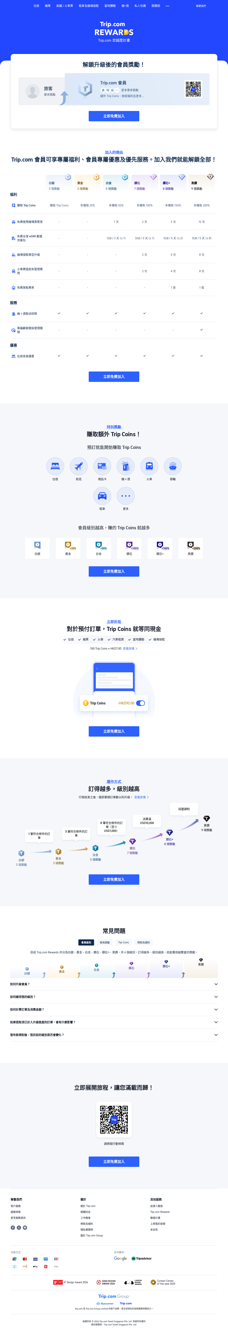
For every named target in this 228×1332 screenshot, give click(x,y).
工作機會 (85, 1217)
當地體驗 (110, 6)
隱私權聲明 (87, 1229)
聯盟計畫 (155, 1217)
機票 (48, 6)
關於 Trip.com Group (92, 1235)
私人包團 (140, 6)
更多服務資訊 (18, 1217)
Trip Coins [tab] (123, 942)
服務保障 (16, 1211)
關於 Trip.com (88, 1206)
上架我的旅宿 (157, 1223)
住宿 (36, 6)
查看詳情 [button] (128, 648)
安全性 (154, 1229)
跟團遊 (156, 6)
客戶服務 (16, 1206)
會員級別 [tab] (86, 942)
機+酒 (125, 6)
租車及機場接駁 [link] (89, 6)
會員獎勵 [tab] (105, 942)
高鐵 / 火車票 (64, 6)
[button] (168, 6)
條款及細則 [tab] (143, 942)
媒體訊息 (85, 1211)
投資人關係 (156, 1206)
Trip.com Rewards (160, 1211)
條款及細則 (87, 1223)
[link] (201, 6)
